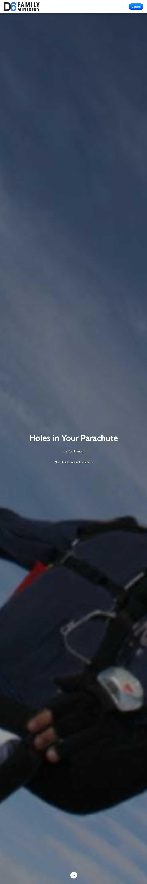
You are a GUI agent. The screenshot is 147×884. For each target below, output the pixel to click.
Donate (136, 6)
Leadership (86, 462)
